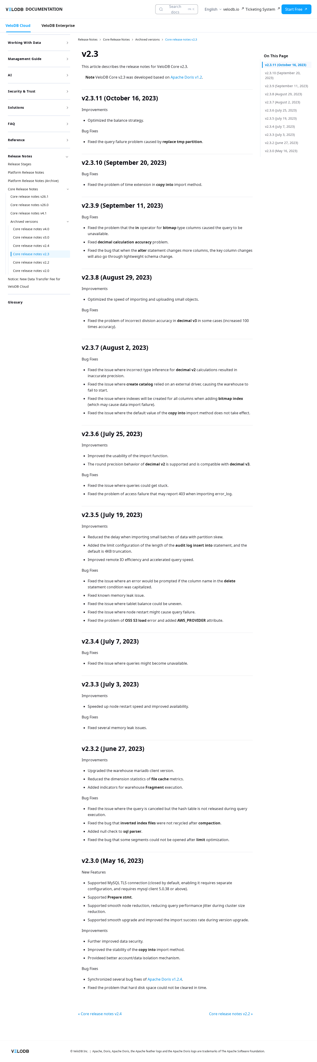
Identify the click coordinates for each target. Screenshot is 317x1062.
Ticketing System (260, 9)
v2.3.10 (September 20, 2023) (283, 75)
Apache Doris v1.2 (186, 77)
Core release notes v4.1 (28, 213)
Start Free (293, 9)
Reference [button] (16, 140)
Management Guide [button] (25, 59)
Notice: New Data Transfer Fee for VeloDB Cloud (34, 283)
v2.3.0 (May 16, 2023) (281, 151)
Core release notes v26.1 (29, 196)
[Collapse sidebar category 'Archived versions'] (67, 221)
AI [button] (10, 75)
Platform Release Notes (26, 172)
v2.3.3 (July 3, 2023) (280, 134)
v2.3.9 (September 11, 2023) (286, 86)
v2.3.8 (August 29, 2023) (283, 94)
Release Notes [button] (20, 156)
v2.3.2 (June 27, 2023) (281, 142)
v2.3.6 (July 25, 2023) (281, 110)
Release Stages (19, 164)
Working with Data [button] (24, 42)
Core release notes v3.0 (31, 237)
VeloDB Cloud (18, 25)
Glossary (15, 302)
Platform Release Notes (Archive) (33, 181)
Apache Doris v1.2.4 (165, 979)
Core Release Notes (23, 189)
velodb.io (231, 9)
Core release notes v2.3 (31, 254)
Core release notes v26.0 (29, 205)
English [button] (211, 9)
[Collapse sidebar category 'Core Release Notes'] (67, 189)
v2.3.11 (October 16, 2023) (285, 65)
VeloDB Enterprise (58, 25)
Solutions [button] (16, 107)
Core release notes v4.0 (31, 229)
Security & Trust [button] (22, 91)
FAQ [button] (11, 123)
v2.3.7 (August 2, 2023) (282, 102)
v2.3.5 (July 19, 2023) (281, 118)
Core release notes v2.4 (31, 245)
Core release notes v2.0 (31, 270)
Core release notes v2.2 (31, 262)
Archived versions (24, 221)
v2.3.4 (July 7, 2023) (280, 126)
